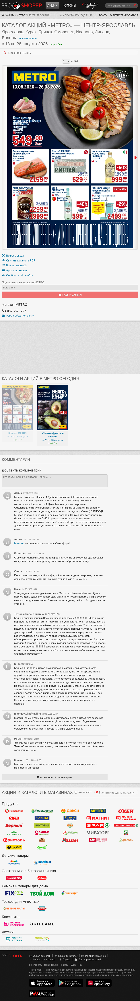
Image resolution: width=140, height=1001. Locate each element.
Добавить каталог (67, 955)
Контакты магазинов (43, 959)
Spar (98, 825)
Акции (52, 5)
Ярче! (42, 847)
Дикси (70, 810)
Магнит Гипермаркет (126, 818)
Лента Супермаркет (70, 818)
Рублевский (42, 840)
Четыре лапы (14, 908)
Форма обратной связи (19, 315)
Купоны (69, 5)
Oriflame (42, 924)
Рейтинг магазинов (95, 955)
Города (66, 959)
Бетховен (42, 908)
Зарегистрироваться (124, 15)
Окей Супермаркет (14, 818)
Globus (70, 825)
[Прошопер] (3, 15)
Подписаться (72, 294)
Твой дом (42, 893)
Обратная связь (41, 955)
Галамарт (70, 893)
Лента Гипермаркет (42, 818)
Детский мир (14, 862)
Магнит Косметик (14, 924)
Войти (103, 15)
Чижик (14, 847)
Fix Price (14, 893)
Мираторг (98, 832)
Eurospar (126, 825)
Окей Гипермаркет (126, 810)
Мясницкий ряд (98, 840)
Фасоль (126, 840)
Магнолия (14, 832)
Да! (126, 832)
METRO (21, 15)
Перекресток (42, 810)
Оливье (42, 832)
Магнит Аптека (14, 939)
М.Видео (42, 878)
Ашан (70, 840)
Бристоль (14, 840)
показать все (28, 38)
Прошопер (22, 5)
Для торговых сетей (89, 959)
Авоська (70, 832)
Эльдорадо (14, 878)
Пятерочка (14, 810)
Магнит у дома (98, 818)
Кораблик (42, 862)
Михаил (19, 543)
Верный (14, 825)
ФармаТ (42, 939)
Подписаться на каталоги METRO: (23, 282)
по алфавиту (84, 792)
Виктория (42, 825)
